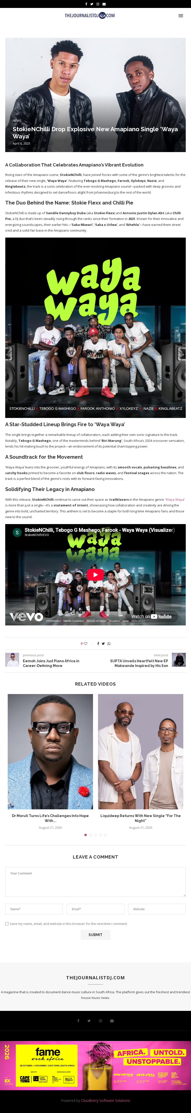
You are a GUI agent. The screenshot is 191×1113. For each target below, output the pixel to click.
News (17, 121)
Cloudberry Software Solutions (105, 1100)
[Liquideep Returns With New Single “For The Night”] (140, 751)
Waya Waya (175, 499)
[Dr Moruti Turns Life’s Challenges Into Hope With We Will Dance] (50, 751)
